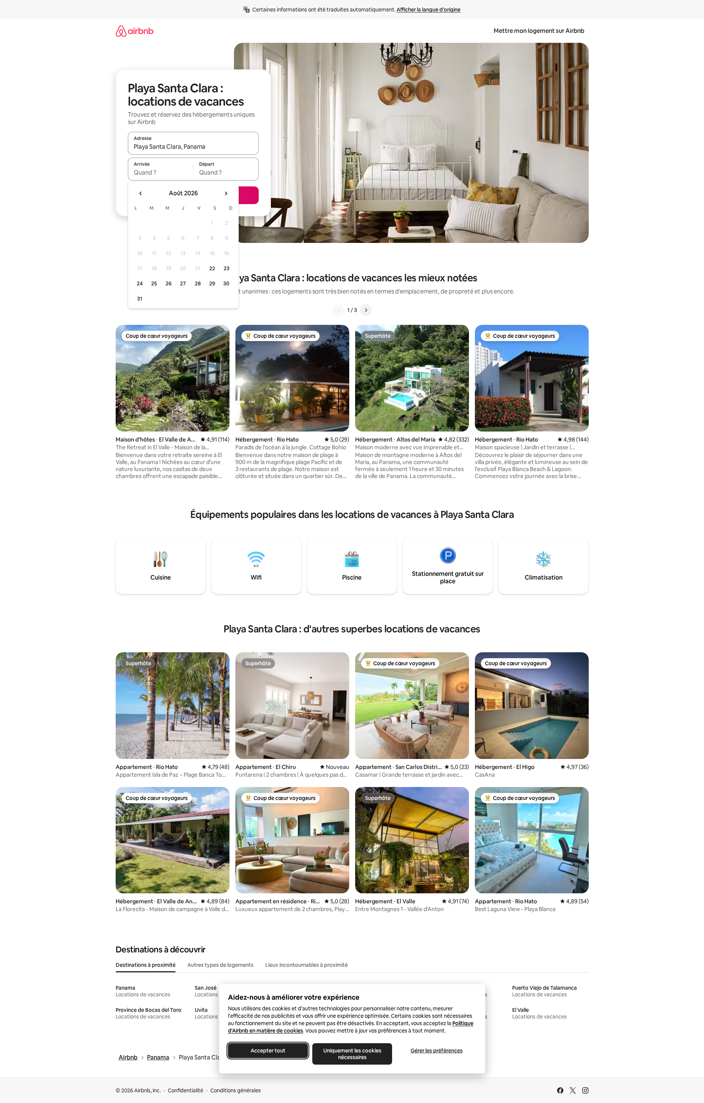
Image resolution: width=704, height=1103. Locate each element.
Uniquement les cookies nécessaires (352, 1054)
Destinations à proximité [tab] (146, 965)
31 (139, 298)
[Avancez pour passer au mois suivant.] (226, 193)
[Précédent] (338, 310)
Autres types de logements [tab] (220, 965)
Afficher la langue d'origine (428, 9)
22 (212, 268)
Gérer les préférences (436, 1050)
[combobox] (193, 146)
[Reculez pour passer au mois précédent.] (141, 193)
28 (198, 283)
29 (212, 283)
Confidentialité (185, 1090)
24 (140, 283)
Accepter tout (268, 1050)
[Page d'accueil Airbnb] (134, 30)
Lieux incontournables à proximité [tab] (306, 965)
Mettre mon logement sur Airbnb (539, 31)
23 (226, 268)
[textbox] (160, 172)
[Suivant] (366, 310)
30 (226, 283)
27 (183, 283)
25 (154, 283)
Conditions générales (235, 1090)
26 (168, 283)
